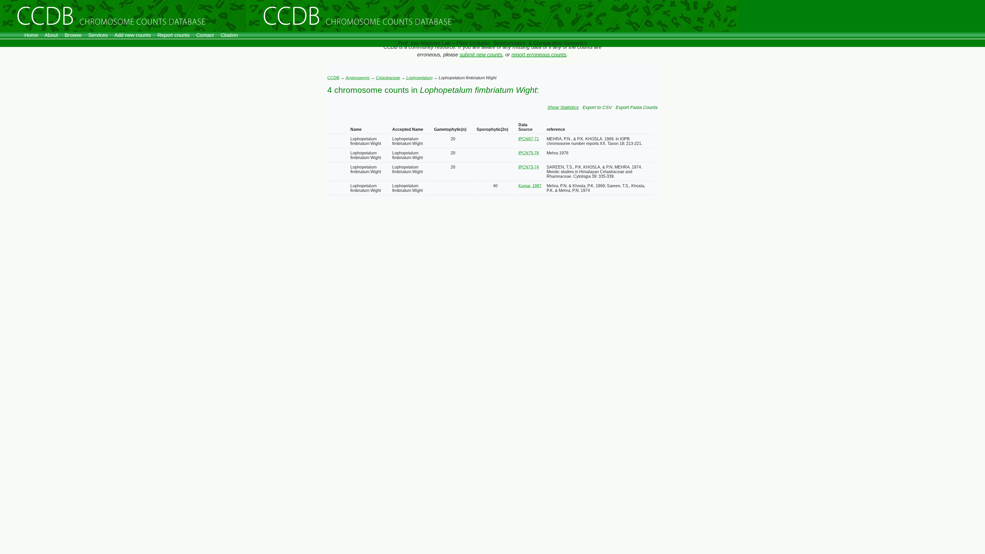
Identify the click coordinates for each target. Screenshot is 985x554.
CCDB (333, 78)
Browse (73, 35)
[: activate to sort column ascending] (333, 127)
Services (98, 35)
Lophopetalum (419, 78)
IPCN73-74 (528, 167)
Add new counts (132, 35)
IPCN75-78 (528, 153)
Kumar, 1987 (529, 186)
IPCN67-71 (528, 139)
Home (31, 35)
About (51, 35)
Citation (229, 35)
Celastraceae (388, 78)
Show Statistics (563, 107)
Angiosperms (358, 78)
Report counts (173, 35)
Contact (205, 35)
